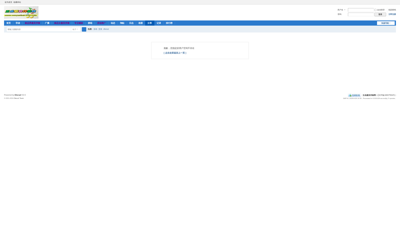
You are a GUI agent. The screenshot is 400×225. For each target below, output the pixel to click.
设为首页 (8, 2)
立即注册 (392, 14)
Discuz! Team (19, 98)
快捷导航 (385, 23)
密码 (339, 14)
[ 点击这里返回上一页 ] (175, 53)
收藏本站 (17, 2)
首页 (8, 23)
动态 (113, 23)
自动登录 (381, 10)
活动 (95, 29)
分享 (150, 23)
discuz (106, 29)
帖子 (74, 29)
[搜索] (84, 29)
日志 (131, 23)
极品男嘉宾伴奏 (32, 23)
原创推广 (101, 23)
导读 (18, 23)
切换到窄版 (394, 3)
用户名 (340, 10)
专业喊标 (78, 23)
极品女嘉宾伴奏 (62, 23)
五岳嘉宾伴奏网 (369, 95)
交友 (100, 29)
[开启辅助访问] (391, 2)
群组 (90, 23)
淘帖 (122, 23)
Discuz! (18, 95)
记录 (159, 23)
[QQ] (354, 95)
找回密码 (392, 10)
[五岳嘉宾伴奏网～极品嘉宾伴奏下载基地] (21, 12)
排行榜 (169, 23)
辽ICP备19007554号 (386, 95)
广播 (47, 23)
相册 (140, 23)
